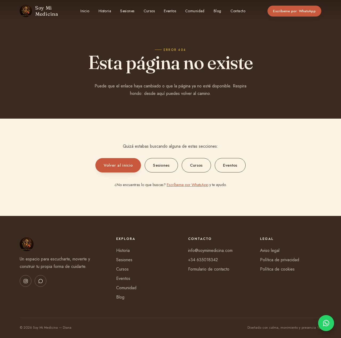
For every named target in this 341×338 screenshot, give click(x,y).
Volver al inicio (118, 165)
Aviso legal (269, 250)
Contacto (237, 11)
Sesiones (127, 11)
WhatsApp (294, 11)
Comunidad (195, 11)
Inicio (85, 11)
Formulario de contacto (208, 269)
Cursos (149, 11)
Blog (217, 11)
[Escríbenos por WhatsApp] (326, 323)
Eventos (170, 11)
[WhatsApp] (40, 281)
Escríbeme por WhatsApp (187, 184)
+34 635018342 (203, 260)
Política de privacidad (279, 260)
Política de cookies (277, 269)
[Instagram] (25, 281)
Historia (105, 11)
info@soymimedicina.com (210, 250)
